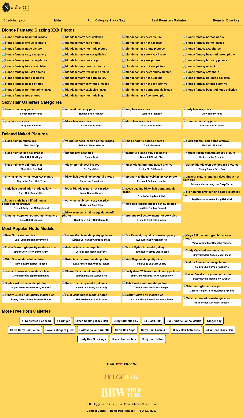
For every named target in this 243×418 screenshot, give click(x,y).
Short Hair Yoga (125, 330)
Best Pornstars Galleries (168, 20)
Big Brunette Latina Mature (183, 321)
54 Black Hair (152, 321)
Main (57, 20)
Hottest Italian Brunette (94, 330)
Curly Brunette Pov (126, 321)
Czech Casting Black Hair (91, 321)
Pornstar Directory (226, 20)
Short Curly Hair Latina (25, 330)
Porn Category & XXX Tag (106, 20)
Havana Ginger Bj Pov (59, 330)
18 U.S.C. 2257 (147, 410)
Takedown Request (122, 410)
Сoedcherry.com (15, 20)
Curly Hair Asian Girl (154, 330)
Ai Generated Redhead (36, 321)
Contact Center (96, 410)
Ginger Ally (214, 321)
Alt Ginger (63, 321)
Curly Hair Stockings (93, 339)
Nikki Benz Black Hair (219, 330)
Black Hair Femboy (124, 339)
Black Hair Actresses (186, 330)
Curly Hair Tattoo (153, 339)
